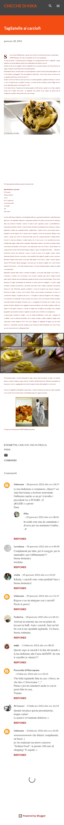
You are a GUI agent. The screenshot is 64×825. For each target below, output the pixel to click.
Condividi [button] (10, 460)
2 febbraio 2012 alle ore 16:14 (43, 705)
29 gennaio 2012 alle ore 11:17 (42, 595)
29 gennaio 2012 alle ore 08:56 (42, 517)
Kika (26, 513)
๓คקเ (17, 645)
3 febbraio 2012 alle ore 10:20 (42, 730)
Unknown (19, 484)
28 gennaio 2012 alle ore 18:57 (42, 484)
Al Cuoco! (19, 705)
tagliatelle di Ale (31, 58)
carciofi (23, 445)
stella (17, 574)
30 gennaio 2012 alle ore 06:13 (42, 617)
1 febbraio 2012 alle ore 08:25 (38, 645)
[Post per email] (6, 456)
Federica (18, 617)
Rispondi (20, 538)
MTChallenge (15, 58)
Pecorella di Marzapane (26, 670)
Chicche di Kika (20, 5)
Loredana (19, 546)
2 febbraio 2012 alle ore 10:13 (32, 673)
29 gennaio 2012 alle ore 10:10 (38, 574)
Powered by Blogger (34, 815)
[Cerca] (50, 6)
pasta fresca (38, 445)
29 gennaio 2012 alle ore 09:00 (43, 546)
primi (7, 449)
